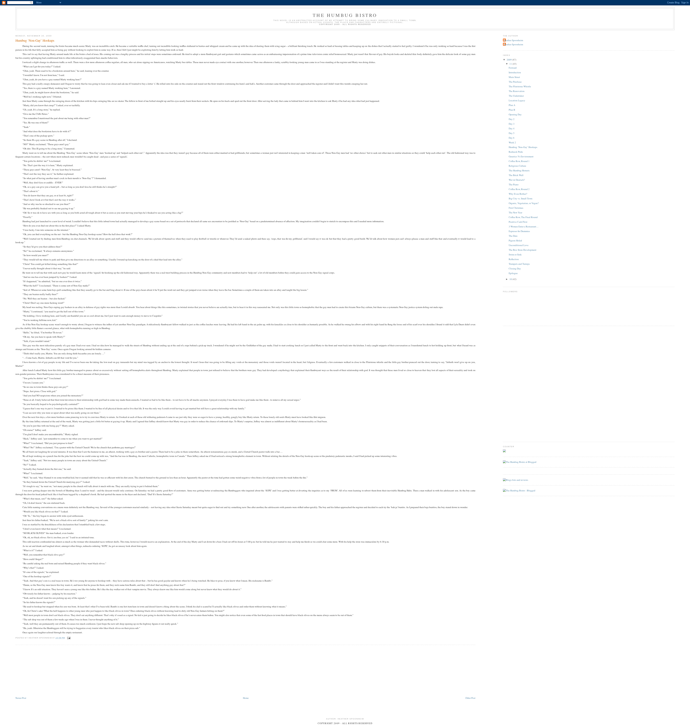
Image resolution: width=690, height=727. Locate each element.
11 (510, 63)
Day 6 (511, 137)
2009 (509, 59)
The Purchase (515, 81)
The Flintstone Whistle (520, 86)
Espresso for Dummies (519, 231)
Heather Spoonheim (513, 40)
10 (510, 279)
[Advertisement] (42, 670)
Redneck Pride (516, 151)
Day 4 (511, 128)
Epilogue (513, 273)
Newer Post (20, 698)
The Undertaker (516, 95)
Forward (513, 67)
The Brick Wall (516, 175)
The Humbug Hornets (519, 170)
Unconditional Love (518, 245)
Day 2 (511, 119)
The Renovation (517, 91)
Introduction (515, 72)
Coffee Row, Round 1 (519, 161)
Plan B (512, 109)
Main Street (514, 77)
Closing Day (515, 268)
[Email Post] (68, 638)
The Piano (514, 184)
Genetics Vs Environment (521, 156)
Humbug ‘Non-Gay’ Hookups (34, 40)
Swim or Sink (515, 254)
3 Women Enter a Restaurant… (524, 226)
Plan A (512, 105)
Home (246, 698)
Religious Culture (517, 165)
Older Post (470, 698)
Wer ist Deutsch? (517, 179)
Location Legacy (517, 100)
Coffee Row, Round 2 (519, 189)
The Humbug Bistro (345, 15)
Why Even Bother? (518, 193)
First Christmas (516, 207)
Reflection (514, 259)
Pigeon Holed (515, 240)
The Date (513, 235)
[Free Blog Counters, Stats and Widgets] (504, 451)
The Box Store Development (522, 249)
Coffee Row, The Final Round (523, 217)
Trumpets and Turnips (519, 263)
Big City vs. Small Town (520, 198)
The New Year (515, 212)
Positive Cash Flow (518, 221)
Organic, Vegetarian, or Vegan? (524, 203)
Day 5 (511, 133)
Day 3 (511, 123)
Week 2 (512, 142)
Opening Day (515, 114)
